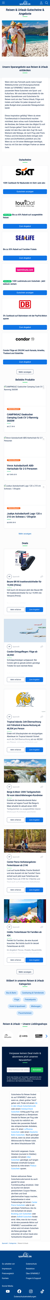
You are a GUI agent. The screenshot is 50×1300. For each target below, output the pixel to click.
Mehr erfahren (15, 610)
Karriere (5, 1278)
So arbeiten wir (8, 1264)
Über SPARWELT (33, 1273)
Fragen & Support (33, 1278)
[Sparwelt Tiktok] (42, 1291)
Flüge (16, 999)
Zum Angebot (25, 226)
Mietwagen (36, 1006)
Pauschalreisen (25, 1013)
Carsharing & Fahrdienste (33, 993)
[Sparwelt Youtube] (8, 1291)
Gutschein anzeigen (25, 191)
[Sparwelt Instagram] (31, 1291)
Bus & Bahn (11, 993)
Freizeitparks (30, 999)
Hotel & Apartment (17, 1006)
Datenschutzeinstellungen (25, 1296)
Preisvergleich (8, 1273)
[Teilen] (43, 387)
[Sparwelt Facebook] (19, 1291)
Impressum (7, 1269)
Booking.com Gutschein (21, 1214)
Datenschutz (31, 1264)
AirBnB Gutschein (24, 1217)
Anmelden (37, 1070)
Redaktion (30, 1269)
